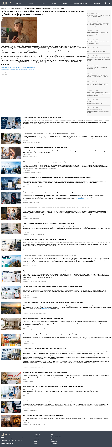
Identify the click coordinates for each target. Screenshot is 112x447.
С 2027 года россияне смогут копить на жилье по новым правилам (98, 102)
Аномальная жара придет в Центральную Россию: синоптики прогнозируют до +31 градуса (50, 334)
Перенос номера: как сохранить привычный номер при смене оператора (45, 147)
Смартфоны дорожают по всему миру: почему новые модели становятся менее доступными (51, 192)
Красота (31, 3)
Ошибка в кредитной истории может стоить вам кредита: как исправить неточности (97, 34)
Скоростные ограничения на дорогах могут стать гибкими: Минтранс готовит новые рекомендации (98, 94)
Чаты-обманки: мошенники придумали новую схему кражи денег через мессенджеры (49, 401)
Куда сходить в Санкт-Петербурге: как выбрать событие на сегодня (43, 415)
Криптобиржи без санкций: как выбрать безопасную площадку (98, 42)
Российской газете (46, 308)
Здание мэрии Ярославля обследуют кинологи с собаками (17, 69)
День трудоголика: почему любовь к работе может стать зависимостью (97, 50)
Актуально (54, 443)
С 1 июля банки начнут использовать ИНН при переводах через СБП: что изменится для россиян (97, 84)
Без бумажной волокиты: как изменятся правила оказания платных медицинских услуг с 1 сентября (53, 386)
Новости (18, 3)
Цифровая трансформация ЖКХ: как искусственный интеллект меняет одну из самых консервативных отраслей (57, 177)
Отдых (65, 3)
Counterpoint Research (83, 198)
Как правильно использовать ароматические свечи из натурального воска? (98, 111)
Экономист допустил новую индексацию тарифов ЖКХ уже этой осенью (45, 372)
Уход (54, 3)
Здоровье (97, 3)
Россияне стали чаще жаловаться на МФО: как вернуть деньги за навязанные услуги (49, 133)
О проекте (37, 434)
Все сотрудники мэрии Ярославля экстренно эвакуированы (18, 67)
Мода (43, 3)
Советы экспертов (80, 3)
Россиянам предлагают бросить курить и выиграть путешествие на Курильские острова (98, 59)
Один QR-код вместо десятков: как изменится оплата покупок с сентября (98, 75)
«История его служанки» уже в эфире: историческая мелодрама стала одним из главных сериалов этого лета (98, 24)
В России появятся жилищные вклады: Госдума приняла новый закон (44, 348)
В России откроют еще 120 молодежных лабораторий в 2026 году (98, 15)
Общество (54, 441)
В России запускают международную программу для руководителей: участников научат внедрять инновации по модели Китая (61, 162)
